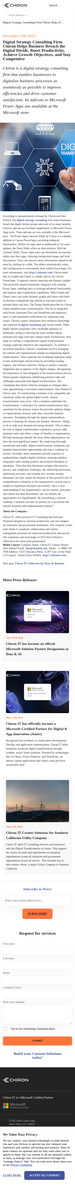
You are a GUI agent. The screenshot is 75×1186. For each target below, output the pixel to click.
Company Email (12, 987)
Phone (6, 972)
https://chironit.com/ (41, 272)
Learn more (12, 1175)
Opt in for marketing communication (33, 1028)
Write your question (13, 1002)
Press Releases (17, 15)
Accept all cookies (44, 1175)
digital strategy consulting (32, 220)
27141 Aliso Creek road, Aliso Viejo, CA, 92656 (22, 1122)
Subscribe (37, 914)
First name (8, 943)
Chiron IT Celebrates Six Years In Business (39, 563)
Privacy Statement (21, 1165)
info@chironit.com (37, 548)
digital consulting (31, 324)
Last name (8, 958)
